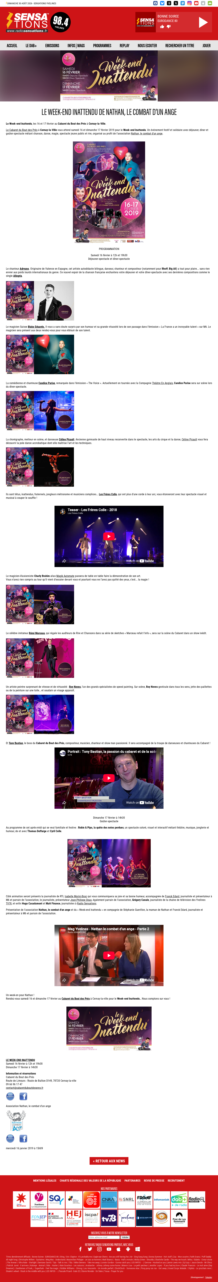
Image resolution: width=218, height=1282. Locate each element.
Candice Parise (46, 383)
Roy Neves (75, 686)
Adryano (24, 268)
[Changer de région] (60, 28)
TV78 (9, 903)
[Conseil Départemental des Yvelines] (38, 1200)
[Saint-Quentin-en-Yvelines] (56, 1200)
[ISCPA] (91, 1218)
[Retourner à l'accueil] (27, 28)
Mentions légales (44, 1180)
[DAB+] (179, 1200)
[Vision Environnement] (161, 1218)
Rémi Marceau (37, 633)
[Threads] (169, 3)
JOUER (207, 45)
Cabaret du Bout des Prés (76, 998)
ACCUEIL (12, 45)
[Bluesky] (162, 3)
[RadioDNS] (196, 1200)
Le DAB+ (31, 45)
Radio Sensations (86, 903)
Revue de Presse (154, 1180)
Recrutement (176, 1180)
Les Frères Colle (108, 494)
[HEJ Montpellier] (74, 1218)
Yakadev (208, 1277)
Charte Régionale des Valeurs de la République (90, 1180)
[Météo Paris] (144, 1218)
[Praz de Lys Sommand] (179, 1218)
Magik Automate (65, 576)
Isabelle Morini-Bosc (76, 896)
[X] (176, 3)
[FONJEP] (38, 1218)
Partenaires (132, 1180)
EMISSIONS (52, 45)
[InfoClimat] (126, 1218)
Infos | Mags (76, 45)
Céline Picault (189, 439)
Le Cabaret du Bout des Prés (21, 130)
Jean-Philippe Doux (81, 900)
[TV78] (109, 1218)
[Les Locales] (91, 1200)
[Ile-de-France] (21, 1200)
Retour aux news (110, 1160)
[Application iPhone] (203, 3)
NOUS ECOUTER (147, 45)
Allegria (17, 275)
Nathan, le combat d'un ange (146, 133)
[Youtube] (196, 3)
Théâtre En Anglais (162, 383)
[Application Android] (210, 3)
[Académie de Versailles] (56, 1218)
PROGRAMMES (102, 45)
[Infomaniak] (161, 1200)
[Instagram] (189, 3)
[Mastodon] (183, 3)
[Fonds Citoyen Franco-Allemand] (74, 1200)
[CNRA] (109, 1200)
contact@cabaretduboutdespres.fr (24, 1087)
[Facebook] (155, 3)
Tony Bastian (16, 743)
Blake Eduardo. (36, 326)
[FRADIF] (144, 1200)
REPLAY (124, 45)
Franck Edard (172, 896)
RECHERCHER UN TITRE (179, 45)
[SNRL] (126, 1200)
